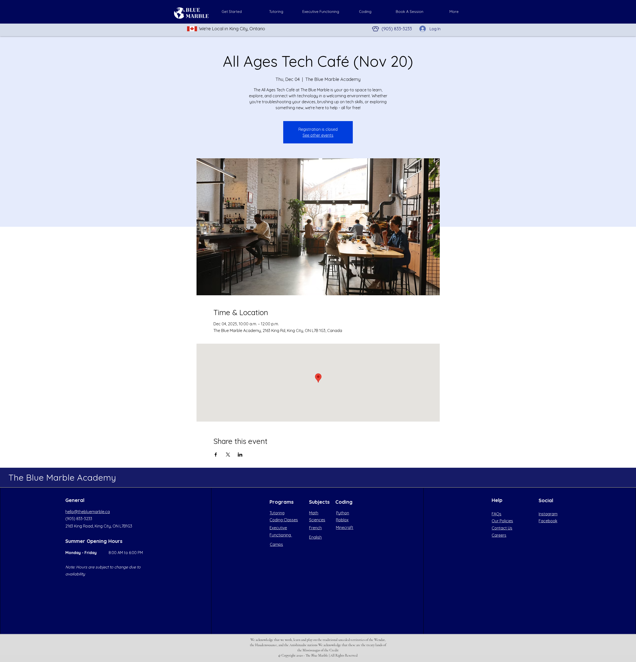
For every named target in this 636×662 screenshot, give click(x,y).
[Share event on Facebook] (215, 455)
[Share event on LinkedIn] (240, 455)
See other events (318, 135)
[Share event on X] (228, 455)
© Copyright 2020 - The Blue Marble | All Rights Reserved (318, 655)
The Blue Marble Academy (62, 477)
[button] (276, 12)
